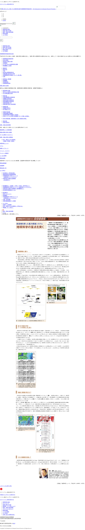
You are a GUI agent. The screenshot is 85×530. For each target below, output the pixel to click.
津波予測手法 (6, 122)
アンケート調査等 (4, 153)
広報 (4, 76)
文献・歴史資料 (6, 199)
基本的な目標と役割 (8, 61)
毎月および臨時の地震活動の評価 (11, 92)
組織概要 (5, 80)
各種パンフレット (4, 148)
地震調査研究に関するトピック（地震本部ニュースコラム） (17, 187)
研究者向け (5, 192)
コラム (1, 145)
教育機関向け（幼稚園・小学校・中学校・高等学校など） (16, 185)
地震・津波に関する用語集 (6, 137)
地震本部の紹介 (6, 502)
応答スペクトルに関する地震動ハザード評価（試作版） (16, 116)
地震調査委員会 (6, 83)
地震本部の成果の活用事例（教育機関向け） (13, 188)
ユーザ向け (2, 170)
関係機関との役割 (7, 65)
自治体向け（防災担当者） (9, 173)
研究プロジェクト (7, 193)
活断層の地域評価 (7, 98)
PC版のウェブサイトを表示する (7, 494)
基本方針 (5, 69)
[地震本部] (3, 210)
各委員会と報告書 (7, 79)
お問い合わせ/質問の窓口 (9, 514)
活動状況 (5, 68)
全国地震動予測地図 (8, 113)
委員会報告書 (3, 163)
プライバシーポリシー (8, 509)
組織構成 (5, 62)
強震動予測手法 (6, 108)
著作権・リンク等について (9, 506)
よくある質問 (3, 155)
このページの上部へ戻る (6, 485)
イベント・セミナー (5, 150)
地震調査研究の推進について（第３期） (12, 75)
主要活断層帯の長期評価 (9, 97)
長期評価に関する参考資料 (9, 104)
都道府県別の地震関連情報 (9, 174)
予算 (4, 71)
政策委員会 (5, 81)
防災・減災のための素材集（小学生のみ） (13, 206)
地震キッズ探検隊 (7, 204)
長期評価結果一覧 (7, 102)
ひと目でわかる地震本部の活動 (10, 64)
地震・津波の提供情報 (5, 124)
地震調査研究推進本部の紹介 (7, 53)
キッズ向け (5, 203)
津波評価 (5, 121)
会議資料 (2, 165)
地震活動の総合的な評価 (9, 73)
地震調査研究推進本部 (8, 58)
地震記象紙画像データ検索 (9, 200)
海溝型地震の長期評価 (8, 100)
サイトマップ (6, 503)
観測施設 (5, 195)
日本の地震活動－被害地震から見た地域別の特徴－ (15, 118)
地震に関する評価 (4, 85)
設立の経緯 (5, 60)
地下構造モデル (6, 109)
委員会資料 (2, 158)
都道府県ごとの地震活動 (6, 129)
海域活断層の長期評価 (8, 101)
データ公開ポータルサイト (6, 134)
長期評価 (5, 95)
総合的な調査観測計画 (8, 72)
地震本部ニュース (4, 143)
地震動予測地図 (6, 112)
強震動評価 (5, 106)
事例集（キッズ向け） (8, 207)
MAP (14, 523)
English (4, 20)
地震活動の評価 (6, 90)
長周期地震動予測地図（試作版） (11, 114)
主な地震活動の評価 (8, 93)
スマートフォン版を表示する (7, 4)
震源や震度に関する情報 (6, 132)
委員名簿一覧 (3, 168)
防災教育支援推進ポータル (9, 190)
